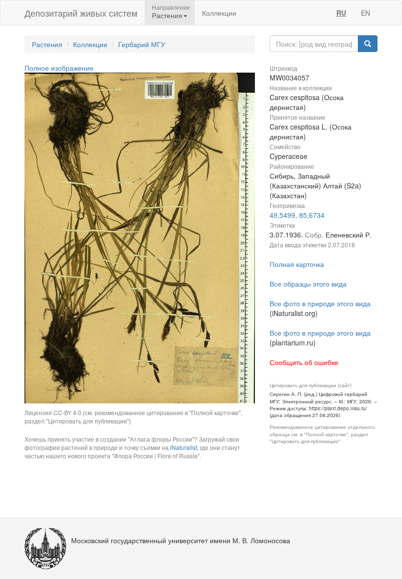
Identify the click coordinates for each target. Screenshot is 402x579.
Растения (47, 44)
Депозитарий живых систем (81, 12)
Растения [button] (167, 15)
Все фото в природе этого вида (320, 303)
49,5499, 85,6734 (297, 215)
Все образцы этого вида (308, 284)
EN (365, 13)
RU (341, 13)
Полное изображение (59, 68)
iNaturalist (183, 447)
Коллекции (219, 13)
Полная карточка (297, 264)
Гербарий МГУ (141, 44)
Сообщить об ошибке (304, 362)
